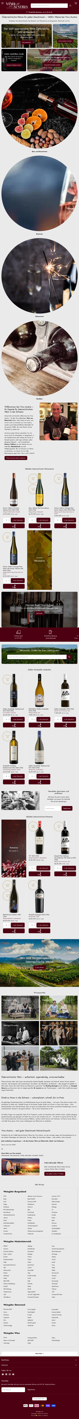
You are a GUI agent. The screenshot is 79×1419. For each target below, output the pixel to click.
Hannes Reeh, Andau (34, 916)
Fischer (5, 1257)
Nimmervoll (55, 1273)
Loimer (30, 1268)
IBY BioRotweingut (8, 1210)
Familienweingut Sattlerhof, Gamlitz (12, 769)
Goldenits (6, 1207)
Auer (53, 1246)
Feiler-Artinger (56, 1202)
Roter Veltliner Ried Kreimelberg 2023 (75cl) (39, 509)
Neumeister (55, 1317)
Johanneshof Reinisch (9, 1265)
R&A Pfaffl (6, 1281)
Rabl (29, 1281)
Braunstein (55, 1199)
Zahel (53, 1297)
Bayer (5, 1199)
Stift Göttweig (7, 1289)
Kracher (5, 1231)
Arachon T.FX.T (56, 1196)
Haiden (30, 1228)
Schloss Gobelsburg (9, 1284)
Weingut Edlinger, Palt (34, 713)
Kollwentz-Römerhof (9, 1215)
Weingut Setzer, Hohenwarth (36, 512)
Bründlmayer (31, 1249)
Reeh (53, 1220)
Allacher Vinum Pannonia (35, 1196)
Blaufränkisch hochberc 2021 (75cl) (12, 916)
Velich (5, 1228)
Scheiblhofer (31, 1223)
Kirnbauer (54, 1212)
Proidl (53, 1278)
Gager (5, 1204)
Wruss (53, 1325)
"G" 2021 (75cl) (34, 856)
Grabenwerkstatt (8, 1259)
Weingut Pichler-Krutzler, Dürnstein (11, 512)
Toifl (53, 1292)
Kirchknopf (31, 1212)
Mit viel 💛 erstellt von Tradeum (39, 1415)
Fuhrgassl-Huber (32, 1338)
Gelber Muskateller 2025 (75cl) (64, 709)
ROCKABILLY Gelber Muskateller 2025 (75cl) (39, 710)
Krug (53, 1265)
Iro (52, 1210)
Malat (53, 1268)
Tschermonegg (7, 1325)
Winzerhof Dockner (33, 1297)
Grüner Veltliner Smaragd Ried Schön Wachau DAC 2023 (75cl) (64, 509)
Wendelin (54, 1231)
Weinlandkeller (56, 1228)
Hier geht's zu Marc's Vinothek (54, 1174)
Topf (4, 1294)
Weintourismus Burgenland (35, 1231)
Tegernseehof (31, 1292)
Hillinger (54, 1207)
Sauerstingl (55, 1281)
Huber (29, 1262)
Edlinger (30, 1254)
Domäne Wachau (8, 1251)
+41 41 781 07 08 (47, 12)
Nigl (29, 1273)
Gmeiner (54, 1204)
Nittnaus (30, 1218)
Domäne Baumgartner (58, 1249)
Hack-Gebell (31, 1312)
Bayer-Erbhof (31, 1199)
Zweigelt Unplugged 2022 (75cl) (39, 915)
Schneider (55, 1284)
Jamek (53, 1262)
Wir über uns (39, 1411)
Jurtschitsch (31, 1265)
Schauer (5, 1323)
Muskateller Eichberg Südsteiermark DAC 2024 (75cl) (13, 767)
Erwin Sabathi (32, 1309)
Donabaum (31, 1251)
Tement (54, 1323)
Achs (4, 1196)
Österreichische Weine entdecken (15, 458)
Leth (4, 1268)
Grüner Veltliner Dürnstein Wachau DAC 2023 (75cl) (11, 509)
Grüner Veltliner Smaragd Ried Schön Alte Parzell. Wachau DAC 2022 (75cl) (13, 568)
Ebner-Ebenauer (56, 1251)
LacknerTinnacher (57, 1315)
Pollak (5, 1278)
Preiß (29, 1278)
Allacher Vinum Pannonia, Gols (62, 711)
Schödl (5, 1286)
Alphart (5, 1246)
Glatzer (54, 1257)
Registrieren (67, 808)
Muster (29, 1317)
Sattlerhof (30, 1320)
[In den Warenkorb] (14, 525)
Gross (5, 1312)
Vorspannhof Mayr (57, 1294)
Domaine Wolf (32, 1202)
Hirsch (54, 1259)
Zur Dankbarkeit (56, 1234)
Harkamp (6, 1315)
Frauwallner (55, 1309)
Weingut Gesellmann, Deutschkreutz (37, 858)
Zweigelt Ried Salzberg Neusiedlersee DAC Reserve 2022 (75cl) (65, 858)
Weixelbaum (7, 1297)
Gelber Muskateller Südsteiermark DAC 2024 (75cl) (39, 767)
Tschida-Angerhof (33, 1226)
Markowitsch (7, 1270)
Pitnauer (54, 1276)
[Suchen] (70, 5)
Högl (4, 1262)
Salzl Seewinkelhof (8, 1223)
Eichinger (54, 1254)
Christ (5, 1337)
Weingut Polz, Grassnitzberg (36, 769)
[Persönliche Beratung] (50, 634)
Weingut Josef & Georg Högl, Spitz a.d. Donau (64, 512)
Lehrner (5, 1218)
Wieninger (6, 1343)
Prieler (29, 1220)
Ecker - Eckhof (7, 1254)
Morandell (30, 1270)
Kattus (53, 1338)
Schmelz (30, 1284)
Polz (4, 1320)
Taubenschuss (7, 1292)
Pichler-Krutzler (32, 1276)
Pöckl (5, 1220)
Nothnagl (6, 1276)
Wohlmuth (30, 1234)
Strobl (29, 1289)
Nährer (5, 1273)
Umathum (54, 1226)
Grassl (29, 1259)
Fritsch (29, 1257)
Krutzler (54, 1215)
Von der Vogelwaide (33, 1294)
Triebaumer (6, 1226)
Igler (29, 1210)
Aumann (5, 1249)
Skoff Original (32, 1323)
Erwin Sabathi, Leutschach (9, 713)
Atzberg (30, 1246)
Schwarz (54, 1223)
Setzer (29, 1286)
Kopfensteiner (31, 1215)
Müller (53, 1270)
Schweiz (38, 1399)
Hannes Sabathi (56, 1312)
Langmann (6, 1317)
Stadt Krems (55, 1286)
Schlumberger (56, 1340)
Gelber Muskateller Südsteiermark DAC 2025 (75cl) (13, 710)
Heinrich (30, 1207)
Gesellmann (31, 1204)
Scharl (53, 1320)
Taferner (54, 1289)
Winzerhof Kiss (7, 1234)
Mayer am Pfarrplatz (9, 1340)
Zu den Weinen (39, 967)
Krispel (30, 1315)
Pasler (53, 1218)
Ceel (4, 1202)
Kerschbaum (7, 1212)
